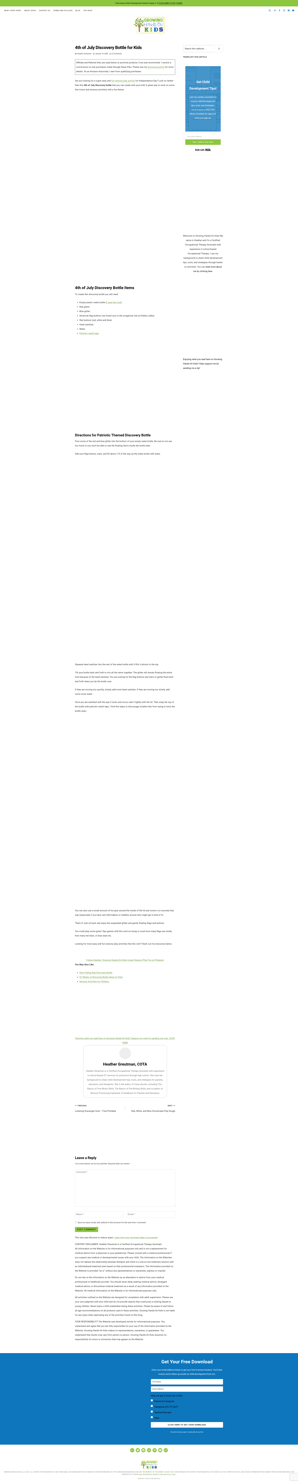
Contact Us (44, 10)
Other (156, 1418)
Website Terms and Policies (149, 1478)
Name (80, 1214)
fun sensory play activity (123, 80)
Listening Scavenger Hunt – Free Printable (95, 1108)
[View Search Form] (270, 10)
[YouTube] (293, 10)
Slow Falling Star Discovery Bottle (95, 972)
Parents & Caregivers (164, 1401)
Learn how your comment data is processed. (136, 1237)
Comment (81, 1172)
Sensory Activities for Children (94, 981)
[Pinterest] (289, 10)
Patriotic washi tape (89, 333)
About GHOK (30, 10)
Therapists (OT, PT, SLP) (166, 1407)
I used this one (114, 302)
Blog (77, 10)
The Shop (87, 10)
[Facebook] (279, 10)
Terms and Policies (63, 10)
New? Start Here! (12, 10)
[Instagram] (284, 10)
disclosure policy (156, 67)
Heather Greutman (84, 54)
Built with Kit (203, 150)
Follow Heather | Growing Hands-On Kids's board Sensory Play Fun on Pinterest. (125, 960)
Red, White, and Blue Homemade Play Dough (153, 1108)
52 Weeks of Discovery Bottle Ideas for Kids (101, 977)
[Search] (218, 49)
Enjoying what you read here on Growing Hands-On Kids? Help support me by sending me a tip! (202, 363)
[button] (187, 1407)
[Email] (275, 10)
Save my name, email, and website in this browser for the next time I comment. (112, 1222)
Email (131, 1214)
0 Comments (117, 54)
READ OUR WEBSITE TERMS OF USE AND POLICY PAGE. (157, 1474)
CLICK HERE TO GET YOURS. (171, 3)
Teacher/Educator (162, 1412)
